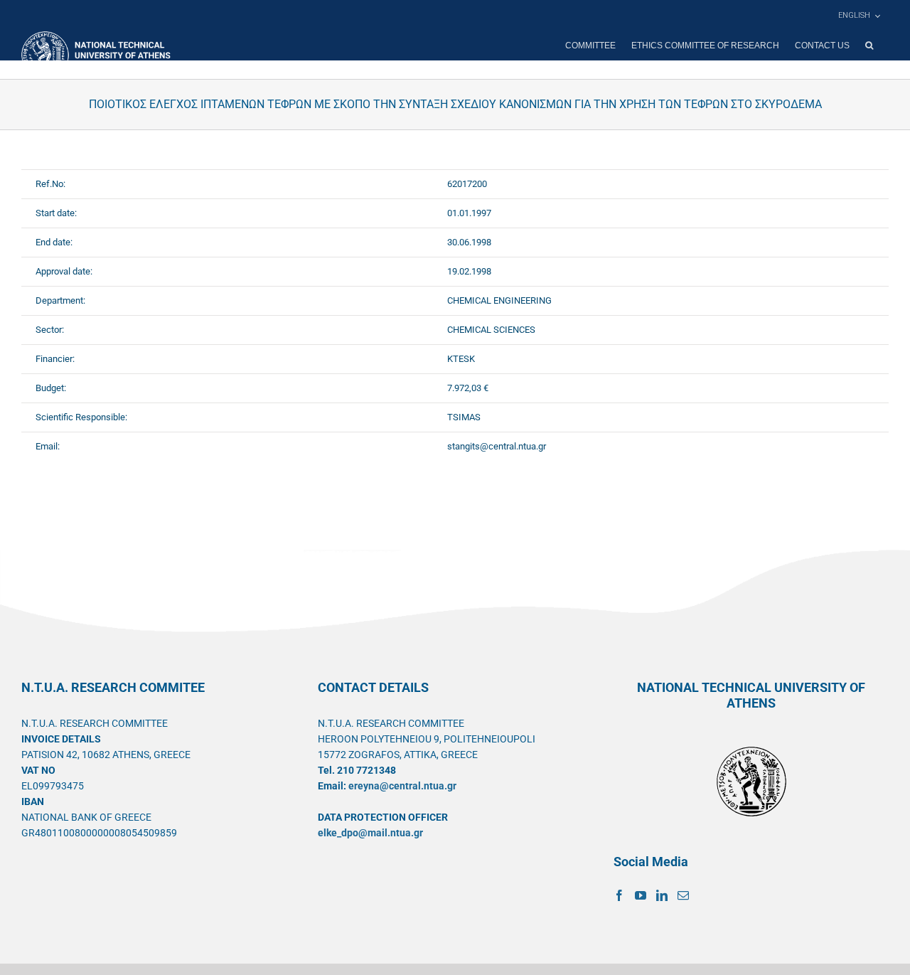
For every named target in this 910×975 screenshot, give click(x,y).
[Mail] (683, 895)
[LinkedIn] (662, 895)
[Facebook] (619, 895)
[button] (869, 45)
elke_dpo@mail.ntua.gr (370, 832)
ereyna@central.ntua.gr (402, 786)
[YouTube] (640, 895)
